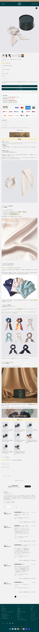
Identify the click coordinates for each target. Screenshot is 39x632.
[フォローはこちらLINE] (12, 623)
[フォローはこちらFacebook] (2, 623)
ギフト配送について (5, 616)
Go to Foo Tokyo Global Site (21, 619)
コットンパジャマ (33, 611)
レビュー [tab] (5, 475)
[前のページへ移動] (13, 596)
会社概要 (18, 608)
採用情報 (18, 610)
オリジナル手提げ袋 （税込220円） (7, 65)
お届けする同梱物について (6, 618)
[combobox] (7, 507)
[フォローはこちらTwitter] (4, 623)
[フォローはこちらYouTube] (10, 623)
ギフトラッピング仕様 (5, 73)
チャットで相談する (19, 89)
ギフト (32, 610)
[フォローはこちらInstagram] (7, 623)
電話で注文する (34, 91)
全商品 (32, 608)
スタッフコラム (4, 613)
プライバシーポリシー (20, 618)
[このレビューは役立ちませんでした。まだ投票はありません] (34, 522)
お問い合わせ (4, 610)
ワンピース (32, 616)
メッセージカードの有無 (5, 69)
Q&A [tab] (9, 475)
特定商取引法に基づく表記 (21, 611)
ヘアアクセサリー (33, 619)
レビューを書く (27, 486)
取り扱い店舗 (4, 608)
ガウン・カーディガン (34, 618)
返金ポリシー (19, 616)
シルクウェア (33, 613)
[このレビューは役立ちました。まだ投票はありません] (32, 522)
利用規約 (18, 613)
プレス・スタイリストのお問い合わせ (7, 611)
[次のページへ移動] (25, 596)
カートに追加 (19, 86)
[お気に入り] (4, 3)
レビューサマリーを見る (16, 460)
